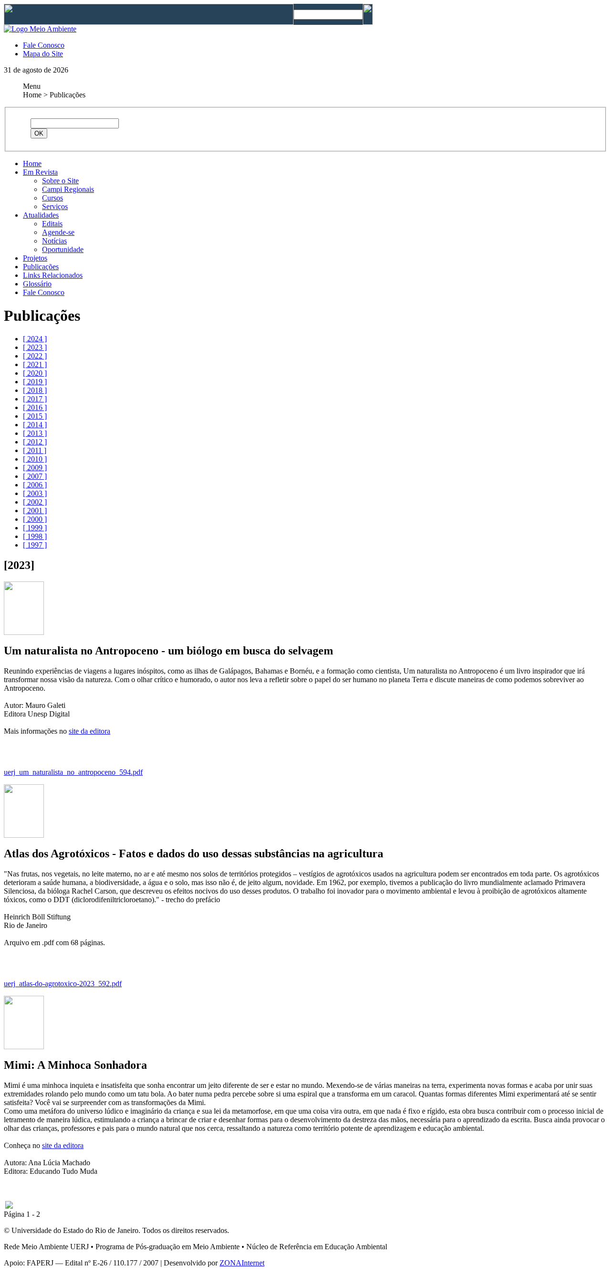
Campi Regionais (68, 189)
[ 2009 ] (35, 468)
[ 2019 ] (35, 382)
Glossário (37, 284)
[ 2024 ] (35, 339)
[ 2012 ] (35, 442)
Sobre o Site (60, 181)
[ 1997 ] (35, 545)
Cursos (52, 198)
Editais (52, 224)
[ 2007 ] (35, 476)
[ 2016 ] (35, 407)
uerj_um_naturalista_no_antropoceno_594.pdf (73, 772)
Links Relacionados (53, 275)
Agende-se (58, 232)
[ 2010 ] (35, 459)
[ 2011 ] (34, 450)
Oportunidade (63, 249)
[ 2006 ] (35, 485)
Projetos (35, 258)
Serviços (55, 206)
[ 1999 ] (35, 528)
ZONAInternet (242, 1263)
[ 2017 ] (35, 399)
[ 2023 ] (35, 347)
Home (32, 163)
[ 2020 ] (35, 373)
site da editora (89, 731)
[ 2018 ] (35, 390)
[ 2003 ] (35, 493)
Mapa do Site (43, 54)
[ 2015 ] (35, 416)
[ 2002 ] (35, 502)
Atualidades (41, 215)
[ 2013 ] (35, 433)
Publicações (41, 267)
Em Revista (40, 172)
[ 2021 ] (35, 364)
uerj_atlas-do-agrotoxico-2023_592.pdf (63, 984)
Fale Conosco (43, 45)
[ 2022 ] (35, 356)
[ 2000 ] (35, 519)
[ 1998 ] (35, 536)
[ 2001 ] (35, 510)
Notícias (54, 241)
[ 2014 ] (35, 425)
